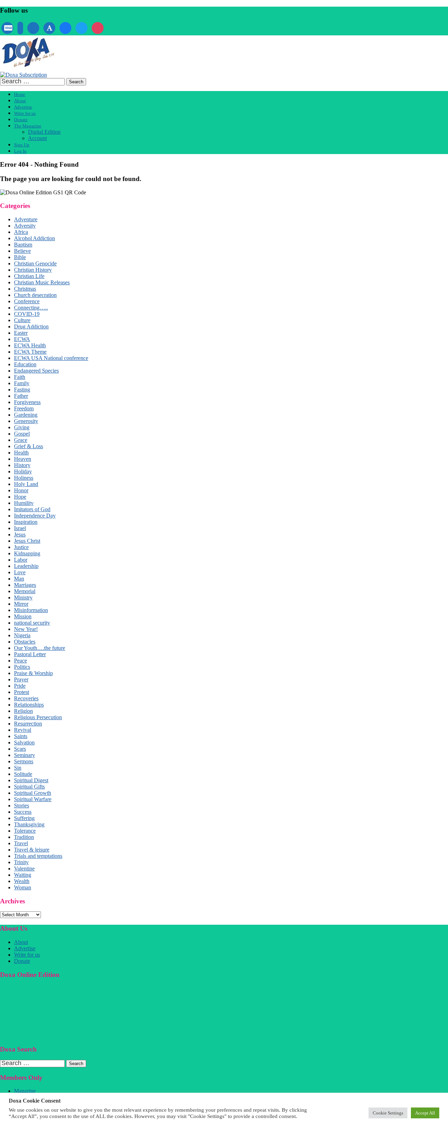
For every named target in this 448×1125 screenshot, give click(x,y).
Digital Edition (44, 132)
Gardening (25, 415)
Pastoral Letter (30, 654)
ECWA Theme (30, 352)
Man (19, 579)
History (22, 465)
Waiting (22, 875)
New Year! (26, 629)
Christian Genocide (35, 263)
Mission (22, 616)
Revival (22, 730)
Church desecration (35, 295)
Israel (20, 528)
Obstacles (24, 642)
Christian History (33, 270)
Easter (21, 333)
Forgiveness (27, 402)
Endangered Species (36, 371)
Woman (22, 887)
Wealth (21, 881)
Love (20, 572)
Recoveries (26, 698)
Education (25, 364)
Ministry (23, 597)
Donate (21, 119)
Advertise (23, 107)
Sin (17, 768)
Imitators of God (32, 509)
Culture (22, 320)
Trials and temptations (38, 856)
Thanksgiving (29, 824)
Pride (20, 686)
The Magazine (27, 126)
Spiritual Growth (32, 793)
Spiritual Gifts (29, 787)
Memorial (24, 591)
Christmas (25, 289)
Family (21, 383)
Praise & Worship (33, 673)
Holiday (23, 471)
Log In (20, 151)
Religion (23, 711)
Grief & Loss (28, 446)
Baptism (23, 245)
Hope (20, 497)
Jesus (20, 534)
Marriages (25, 585)
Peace (20, 661)
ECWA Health (30, 345)
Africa (21, 232)
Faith (19, 377)
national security (32, 623)
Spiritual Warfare (32, 799)
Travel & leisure (31, 850)
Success (22, 812)
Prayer (21, 679)
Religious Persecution (38, 717)
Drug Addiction (31, 326)
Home (19, 94)
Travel (21, 843)
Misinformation (31, 610)
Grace (20, 440)
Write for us (25, 113)
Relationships (29, 705)
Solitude (23, 774)
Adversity (25, 226)
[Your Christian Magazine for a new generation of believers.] (27, 68)
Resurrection (28, 724)
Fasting (22, 390)
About (20, 100)
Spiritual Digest (31, 780)
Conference (27, 301)
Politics (22, 667)
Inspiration (25, 522)
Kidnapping (27, 553)
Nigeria (22, 635)
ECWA (22, 339)
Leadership (26, 566)
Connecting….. (31, 308)
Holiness (23, 478)
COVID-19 (27, 314)
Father (21, 396)
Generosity (26, 421)
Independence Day (35, 516)
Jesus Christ (27, 541)
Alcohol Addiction (34, 238)
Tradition (24, 837)
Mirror (21, 604)
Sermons (23, 761)
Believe (22, 251)
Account (37, 138)
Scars (20, 749)
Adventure (25, 219)
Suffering (24, 818)
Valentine (24, 868)
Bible (20, 257)
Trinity (21, 862)
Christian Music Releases (42, 282)
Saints (20, 736)
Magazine (25, 1091)
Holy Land (26, 484)
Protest (21, 692)
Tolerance (25, 831)
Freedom (24, 408)
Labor (20, 560)
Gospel (22, 434)
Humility (24, 503)
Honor (21, 490)
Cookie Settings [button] (388, 1113)
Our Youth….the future (39, 648)
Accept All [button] (425, 1113)
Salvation (24, 742)
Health (21, 453)
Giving (21, 427)
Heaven (22, 459)
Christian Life (29, 276)
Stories (21, 805)
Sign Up (21, 144)
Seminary (24, 755)
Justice (21, 547)
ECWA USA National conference (51, 358)
